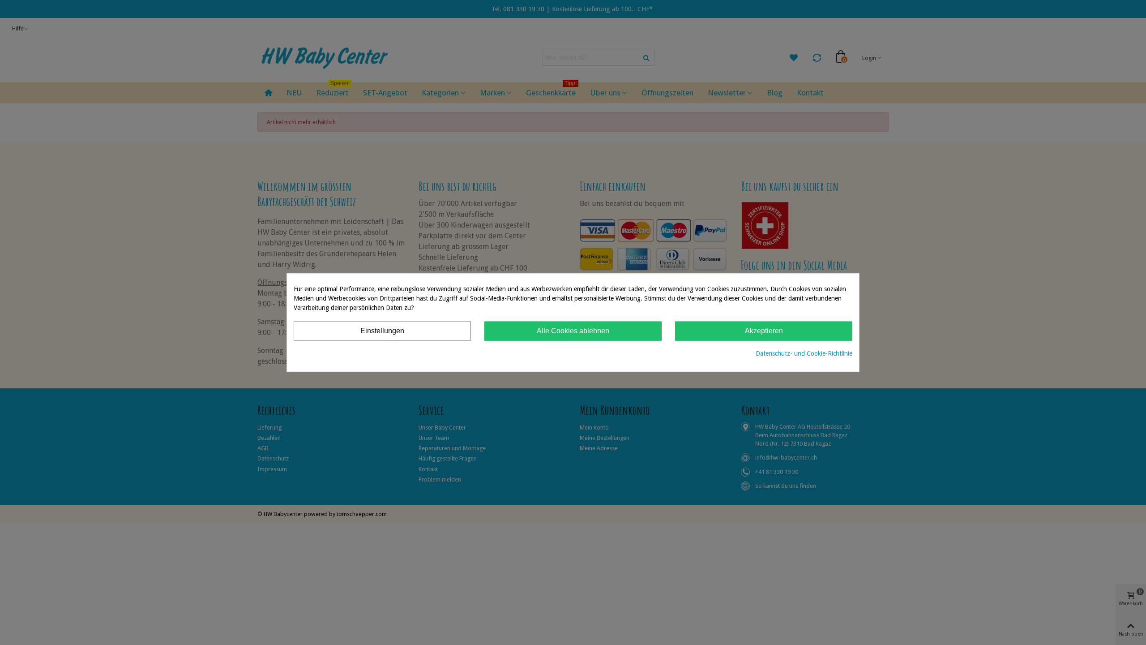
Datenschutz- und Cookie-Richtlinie (804, 353)
